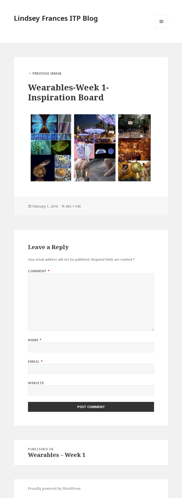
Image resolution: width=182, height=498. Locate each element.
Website (36, 383)
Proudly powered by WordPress (54, 488)
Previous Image (47, 73)
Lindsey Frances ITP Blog (56, 18)
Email (35, 361)
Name (34, 340)
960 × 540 (73, 206)
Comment (39, 271)
